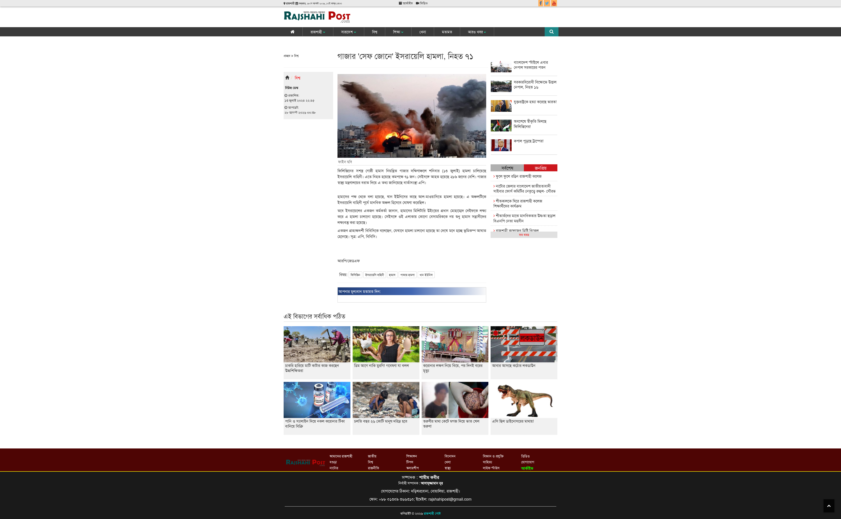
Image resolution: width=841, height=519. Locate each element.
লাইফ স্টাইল (491, 467)
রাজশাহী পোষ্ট (432, 513)
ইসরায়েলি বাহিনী (374, 275)
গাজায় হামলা (408, 275)
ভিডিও (423, 3)
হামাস (392, 275)
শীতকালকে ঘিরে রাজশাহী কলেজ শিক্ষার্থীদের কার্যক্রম (517, 203)
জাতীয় (372, 456)
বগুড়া (333, 461)
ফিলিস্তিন (355, 275)
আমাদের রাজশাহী (341, 456)
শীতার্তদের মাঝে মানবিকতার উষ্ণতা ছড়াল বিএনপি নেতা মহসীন (524, 218)
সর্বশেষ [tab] (507, 168)
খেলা (422, 31)
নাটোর (334, 467)
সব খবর (524, 234)
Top (828, 505)
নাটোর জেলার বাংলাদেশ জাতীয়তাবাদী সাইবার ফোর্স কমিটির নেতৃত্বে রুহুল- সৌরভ (524, 188)
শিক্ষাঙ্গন (411, 456)
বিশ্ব (374, 31)
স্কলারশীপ (412, 467)
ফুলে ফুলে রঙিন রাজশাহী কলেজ (518, 176)
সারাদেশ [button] (347, 31)
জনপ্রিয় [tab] (541, 168)
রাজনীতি (373, 467)
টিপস (409, 461)
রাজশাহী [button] (317, 31)
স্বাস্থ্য (448, 467)
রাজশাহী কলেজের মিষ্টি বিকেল (517, 230)
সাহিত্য (487, 461)
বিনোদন (450, 456)
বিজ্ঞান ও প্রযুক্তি (493, 456)
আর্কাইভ (407, 3)
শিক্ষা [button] (397, 31)
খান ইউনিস (426, 275)
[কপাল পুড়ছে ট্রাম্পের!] (524, 149)
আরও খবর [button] (476, 31)
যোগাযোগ (527, 461)
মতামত (447, 31)
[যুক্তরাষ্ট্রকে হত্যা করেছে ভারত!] (524, 110)
